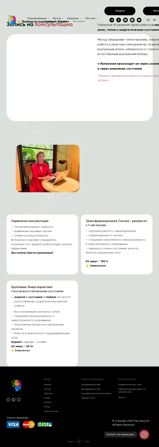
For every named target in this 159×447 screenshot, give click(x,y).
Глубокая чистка (88, 398)
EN (154, 20)
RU (148, 20)
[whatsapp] (132, 20)
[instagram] (125, 20)
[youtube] (139, 20)
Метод (57, 18)
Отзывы (63, 21)
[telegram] (111, 20)
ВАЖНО (121, 398)
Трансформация (37, 18)
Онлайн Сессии (51, 411)
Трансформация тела (90, 389)
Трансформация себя (90, 385)
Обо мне (90, 18)
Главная (47, 385)
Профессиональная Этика (130, 385)
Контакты (78, 21)
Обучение (73, 18)
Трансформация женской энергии (96, 393)
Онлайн (48, 21)
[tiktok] (118, 20)
